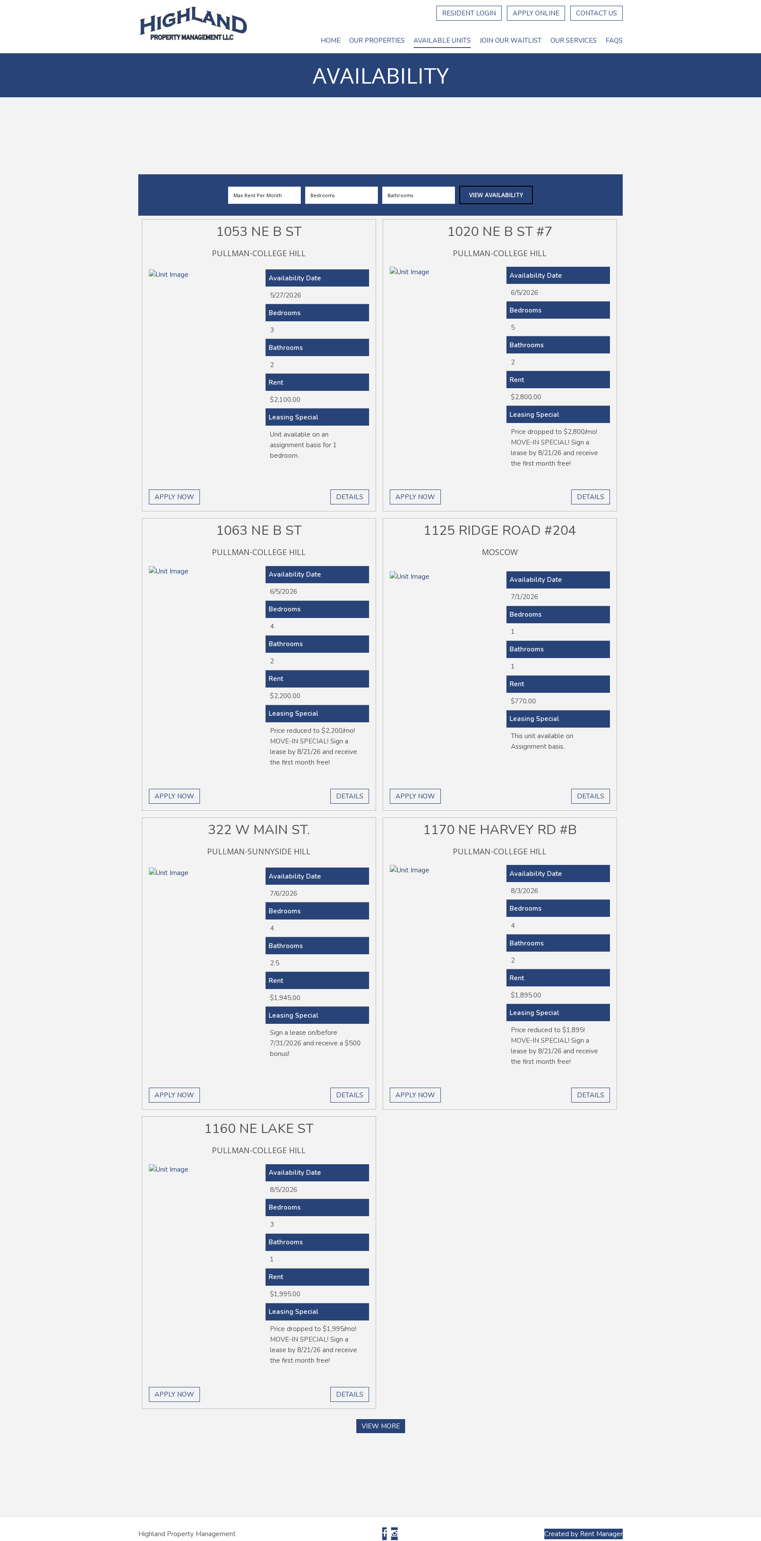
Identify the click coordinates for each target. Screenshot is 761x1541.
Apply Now (174, 497)
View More (381, 1426)
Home (330, 40)
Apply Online (536, 13)
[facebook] (384, 1533)
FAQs (614, 40)
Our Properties (377, 40)
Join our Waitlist (511, 40)
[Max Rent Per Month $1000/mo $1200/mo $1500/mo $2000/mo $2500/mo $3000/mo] (264, 195)
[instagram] (394, 1533)
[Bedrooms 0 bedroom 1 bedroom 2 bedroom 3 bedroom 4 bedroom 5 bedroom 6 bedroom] (341, 195)
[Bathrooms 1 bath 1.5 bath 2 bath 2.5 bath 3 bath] (418, 195)
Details (349, 497)
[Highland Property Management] (193, 26)
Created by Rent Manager (583, 1534)
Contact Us (596, 13)
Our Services (573, 40)
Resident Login (469, 13)
